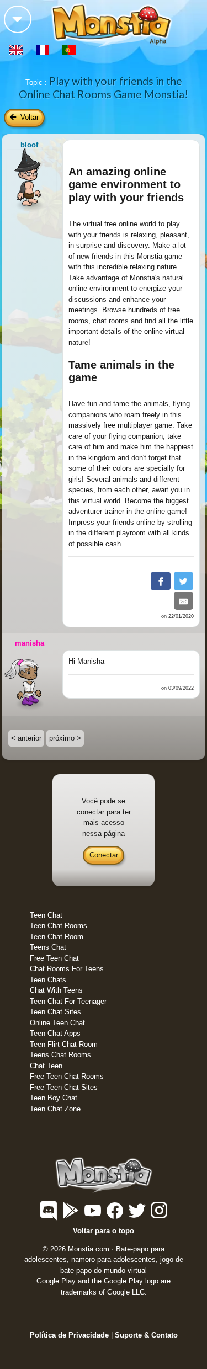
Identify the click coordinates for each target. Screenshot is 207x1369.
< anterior (26, 738)
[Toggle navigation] (17, 19)
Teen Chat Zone (55, 1109)
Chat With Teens (56, 990)
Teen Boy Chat (53, 1098)
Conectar (103, 855)
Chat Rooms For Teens (67, 969)
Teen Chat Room (56, 937)
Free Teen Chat (54, 958)
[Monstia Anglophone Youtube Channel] (94, 1215)
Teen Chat (46, 915)
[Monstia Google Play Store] (72, 1215)
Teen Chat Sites (55, 1012)
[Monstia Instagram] (159, 1215)
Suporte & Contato (146, 1335)
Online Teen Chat (57, 1023)
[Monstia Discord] (50, 1215)
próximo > (65, 738)
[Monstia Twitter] (138, 1215)
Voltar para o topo (103, 1231)
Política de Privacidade (69, 1335)
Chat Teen (46, 1066)
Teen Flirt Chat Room (64, 1044)
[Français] (43, 49)
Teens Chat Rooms (60, 1055)
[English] (17, 49)
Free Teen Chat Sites (64, 1087)
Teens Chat (48, 947)
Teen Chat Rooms (58, 925)
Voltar (28, 117)
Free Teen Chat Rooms (67, 1076)
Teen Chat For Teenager (68, 1001)
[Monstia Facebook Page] (116, 1215)
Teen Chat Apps (55, 1033)
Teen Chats (48, 980)
